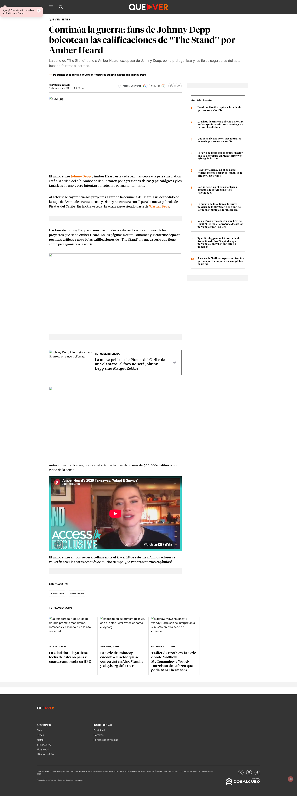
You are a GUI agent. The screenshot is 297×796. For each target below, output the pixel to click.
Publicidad (99, 730)
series (66, 19)
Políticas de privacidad (106, 739)
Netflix (40, 739)
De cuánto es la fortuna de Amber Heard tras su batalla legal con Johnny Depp (99, 75)
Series (40, 734)
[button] (51, 6)
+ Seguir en (155, 86)
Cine (39, 730)
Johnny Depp (81, 176)
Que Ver (54, 19)
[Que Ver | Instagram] (249, 772)
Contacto (98, 734)
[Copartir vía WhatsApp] (171, 86)
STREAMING (44, 744)
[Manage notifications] (290, 779)
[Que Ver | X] (240, 772)
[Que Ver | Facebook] (257, 772)
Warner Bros (159, 206)
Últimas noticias (45, 754)
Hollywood (42, 749)
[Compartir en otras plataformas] (178, 86)
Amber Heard (77, 594)
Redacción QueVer (59, 85)
